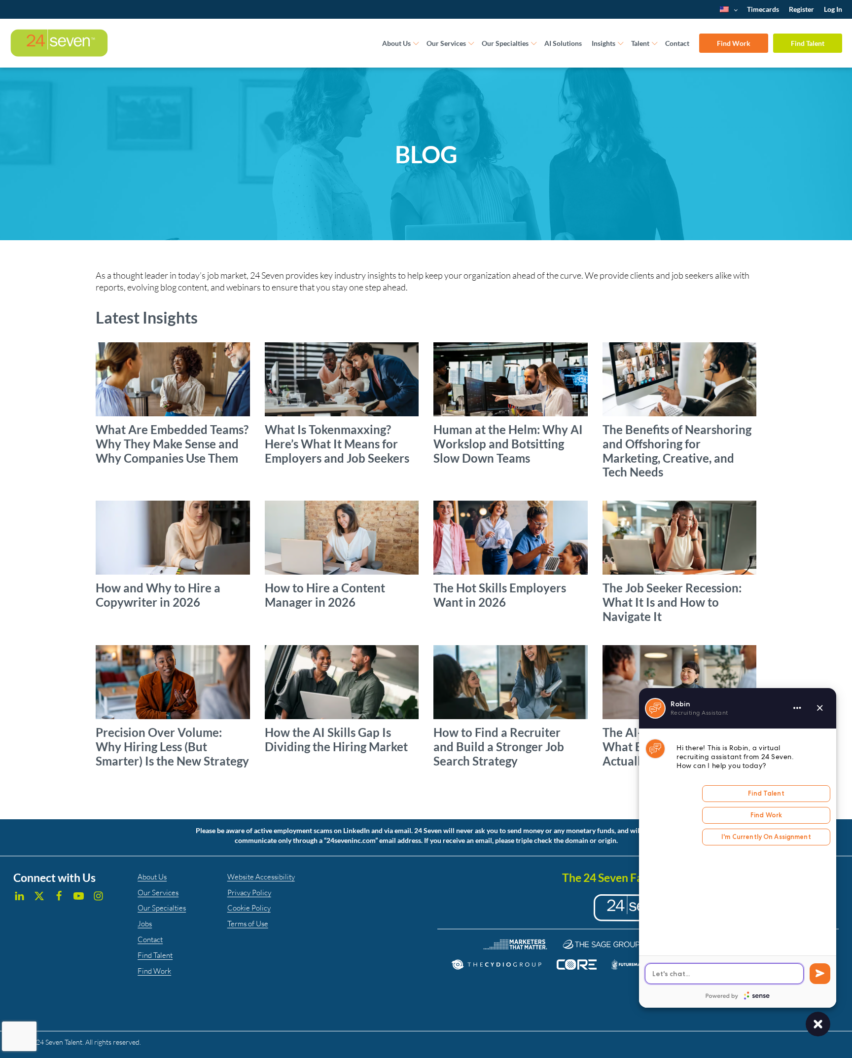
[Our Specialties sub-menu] (534, 44)
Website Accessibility (261, 876)
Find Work (733, 43)
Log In (833, 9)
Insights (603, 43)
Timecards (763, 9)
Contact (677, 43)
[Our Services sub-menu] (471, 44)
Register (801, 9)
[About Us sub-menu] (416, 44)
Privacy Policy (249, 892)
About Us (396, 43)
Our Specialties (505, 43)
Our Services (446, 43)
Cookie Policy (249, 907)
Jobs (145, 923)
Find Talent (807, 43)
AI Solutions (563, 43)
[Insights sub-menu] (621, 44)
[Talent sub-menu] (655, 44)
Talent (640, 43)
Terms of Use (247, 923)
